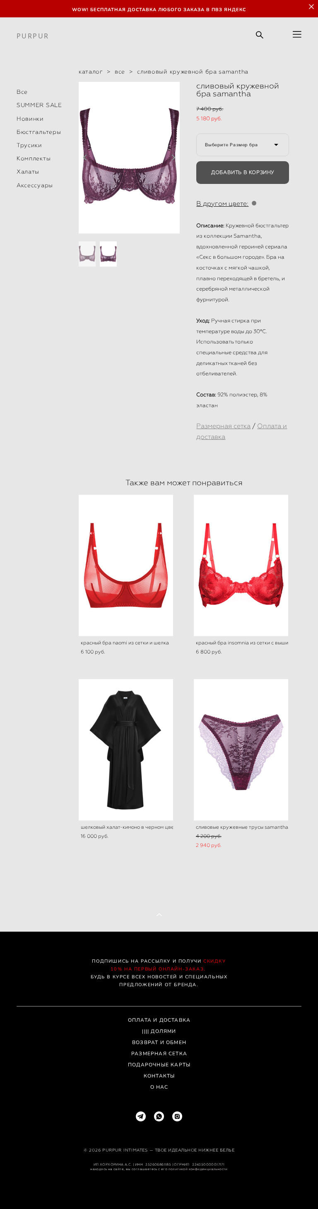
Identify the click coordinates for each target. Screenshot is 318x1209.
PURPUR (33, 36)
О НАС (159, 1087)
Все (22, 91)
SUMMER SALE (39, 105)
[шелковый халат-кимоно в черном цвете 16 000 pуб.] (126, 749)
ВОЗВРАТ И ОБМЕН (159, 1042)
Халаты (28, 171)
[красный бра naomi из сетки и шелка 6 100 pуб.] (126, 565)
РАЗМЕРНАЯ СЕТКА (159, 1053)
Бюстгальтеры (39, 132)
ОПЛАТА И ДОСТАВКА (159, 1020)
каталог (91, 71)
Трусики (29, 145)
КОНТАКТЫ (159, 1076)
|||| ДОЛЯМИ (159, 1031)
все (120, 71)
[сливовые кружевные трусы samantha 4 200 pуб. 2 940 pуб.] (241, 749)
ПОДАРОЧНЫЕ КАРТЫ (159, 1064)
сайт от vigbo (159, 1189)
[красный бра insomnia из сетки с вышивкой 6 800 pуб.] (241, 565)
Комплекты (34, 158)
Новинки (30, 118)
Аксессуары (35, 185)
